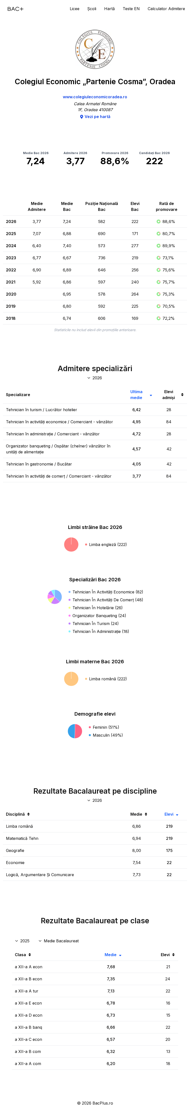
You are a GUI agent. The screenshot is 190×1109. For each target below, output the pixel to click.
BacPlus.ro (103, 1103)
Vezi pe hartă (97, 116)
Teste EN (131, 8)
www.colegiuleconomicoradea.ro (95, 96)
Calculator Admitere (166, 8)
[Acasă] (15, 9)
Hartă (109, 8)
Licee (74, 8)
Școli (91, 8)
